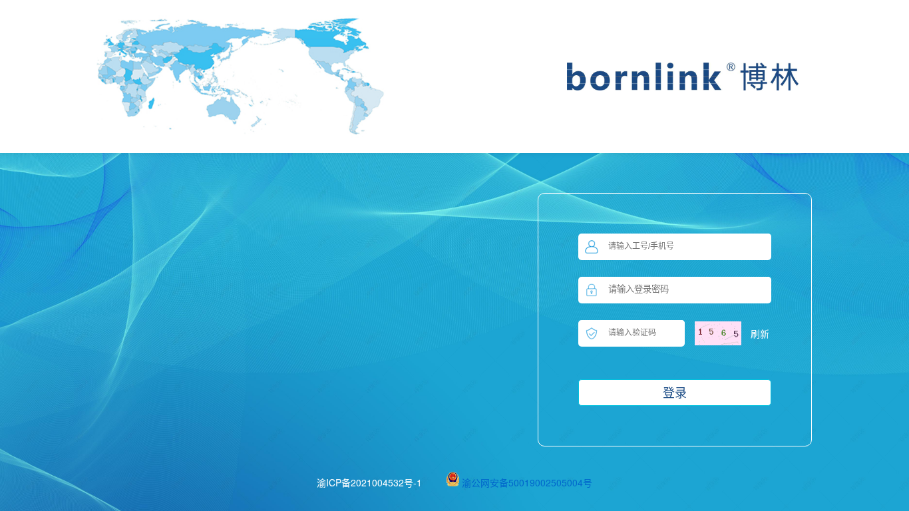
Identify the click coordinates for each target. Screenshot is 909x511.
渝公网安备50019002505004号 (527, 482)
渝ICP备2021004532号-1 (369, 482)
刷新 (760, 333)
